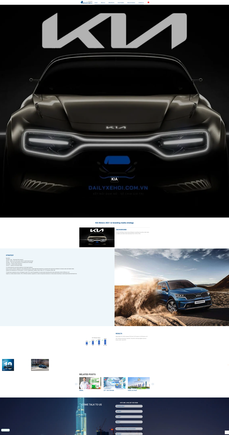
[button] (227, 365)
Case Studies (121, 2)
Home (96, 2)
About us (103, 2)
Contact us (141, 2)
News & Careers (131, 2)
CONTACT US (5, 430)
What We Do (111, 2)
